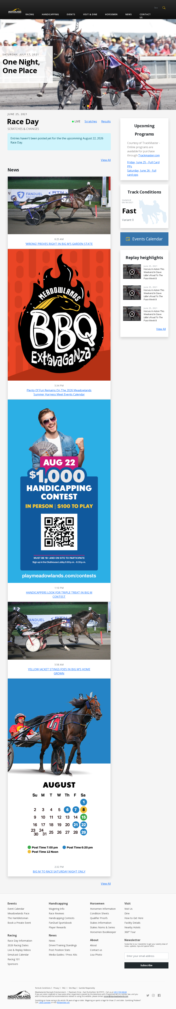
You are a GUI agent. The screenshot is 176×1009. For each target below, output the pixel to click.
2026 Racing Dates (18, 945)
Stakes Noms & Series (102, 927)
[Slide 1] (84, 106)
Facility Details (132, 922)
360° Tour (130, 932)
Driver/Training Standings (63, 945)
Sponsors (13, 964)
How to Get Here (133, 918)
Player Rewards (57, 927)
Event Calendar (16, 908)
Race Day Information (20, 940)
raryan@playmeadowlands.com (116, 996)
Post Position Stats (59, 950)
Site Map (72, 988)
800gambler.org (63, 1002)
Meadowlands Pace (18, 913)
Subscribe (146, 965)
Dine (127, 913)
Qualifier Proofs (99, 918)
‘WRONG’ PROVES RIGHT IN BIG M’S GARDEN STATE (59, 244)
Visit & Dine (90, 14)
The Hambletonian (18, 918)
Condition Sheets (99, 913)
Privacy (56, 988)
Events (71, 14)
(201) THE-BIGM (120, 992)
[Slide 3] (91, 106)
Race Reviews (56, 913)
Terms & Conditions (43, 988)
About (93, 945)
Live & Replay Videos (19, 950)
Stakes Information (100, 922)
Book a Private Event (19, 922)
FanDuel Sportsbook (60, 922)
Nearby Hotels (132, 927)
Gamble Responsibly (87, 988)
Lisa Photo (96, 954)
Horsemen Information (103, 908)
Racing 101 (14, 959)
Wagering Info (56, 908)
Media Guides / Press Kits (63, 954)
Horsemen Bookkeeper (103, 932)
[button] (164, 7)
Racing (30, 14)
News (128, 14)
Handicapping (50, 14)
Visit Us (128, 908)
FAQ (63, 988)
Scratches (91, 121)
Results (106, 121)
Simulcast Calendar (18, 954)
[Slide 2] (88, 106)
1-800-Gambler (45, 1002)
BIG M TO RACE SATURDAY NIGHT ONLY (59, 871)
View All (106, 160)
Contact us (145, 16)
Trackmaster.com (149, 155)
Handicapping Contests (61, 918)
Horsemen (111, 14)
